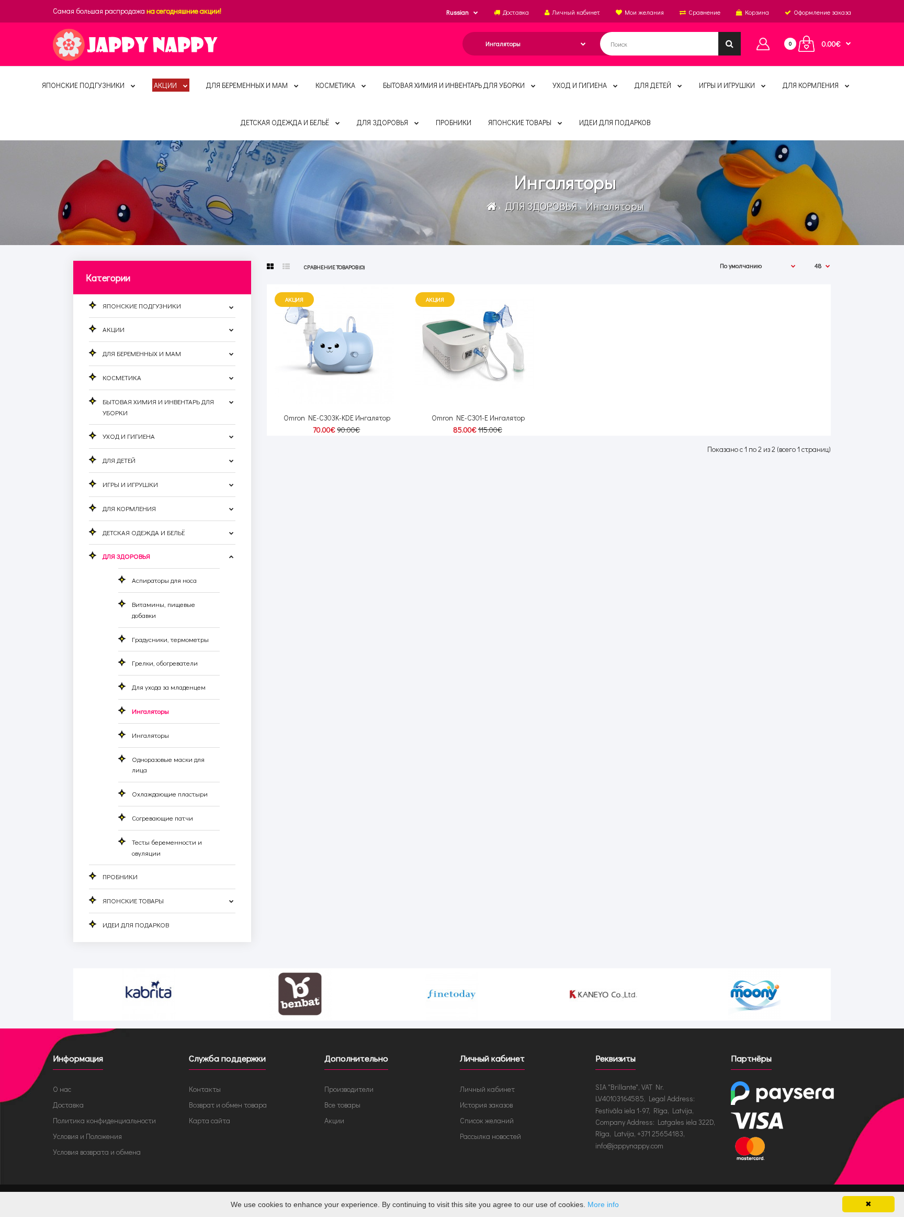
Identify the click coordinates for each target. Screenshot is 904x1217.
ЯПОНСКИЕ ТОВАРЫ (133, 900)
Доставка (68, 1105)
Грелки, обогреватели (165, 662)
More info (603, 1204)
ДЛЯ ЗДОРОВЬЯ (540, 206)
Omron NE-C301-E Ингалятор (478, 418)
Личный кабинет (487, 1089)
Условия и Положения (87, 1136)
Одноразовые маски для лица (168, 765)
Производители (349, 1089)
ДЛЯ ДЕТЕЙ (119, 460)
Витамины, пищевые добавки (163, 609)
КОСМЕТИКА (122, 377)
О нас (62, 1089)
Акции (334, 1120)
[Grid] (270, 266)
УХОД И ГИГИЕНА (129, 436)
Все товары (342, 1105)
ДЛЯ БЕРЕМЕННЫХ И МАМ (142, 353)
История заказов (486, 1105)
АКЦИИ (114, 329)
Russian (457, 12)
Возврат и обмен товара (228, 1105)
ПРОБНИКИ (120, 876)
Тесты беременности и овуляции (167, 847)
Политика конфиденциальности (104, 1120)
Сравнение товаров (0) (334, 267)
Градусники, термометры (170, 639)
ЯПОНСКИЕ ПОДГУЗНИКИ (142, 305)
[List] (286, 266)
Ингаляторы (613, 206)
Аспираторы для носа (164, 580)
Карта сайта (209, 1120)
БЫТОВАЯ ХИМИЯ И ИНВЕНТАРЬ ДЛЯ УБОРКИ (158, 407)
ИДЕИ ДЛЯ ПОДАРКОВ (136, 924)
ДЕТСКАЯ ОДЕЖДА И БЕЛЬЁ (144, 532)
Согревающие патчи (162, 817)
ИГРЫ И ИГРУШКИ (130, 484)
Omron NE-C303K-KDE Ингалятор (337, 418)
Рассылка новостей (490, 1136)
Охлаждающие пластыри (170, 793)
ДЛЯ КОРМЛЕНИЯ (129, 508)
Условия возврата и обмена (97, 1152)
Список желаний (487, 1120)
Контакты (205, 1089)
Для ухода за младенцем (169, 686)
